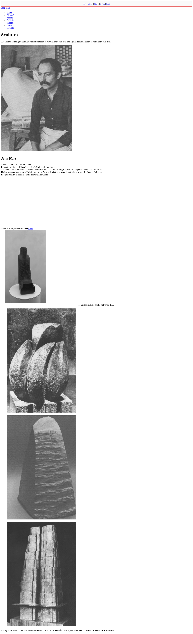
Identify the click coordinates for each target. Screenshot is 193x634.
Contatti (10, 28)
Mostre (10, 18)
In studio (11, 23)
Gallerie (10, 20)
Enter (30, 228)
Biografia (11, 15)
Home (9, 12)
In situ (9, 25)
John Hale (5, 8)
